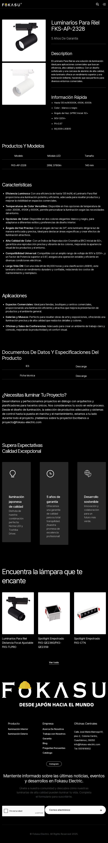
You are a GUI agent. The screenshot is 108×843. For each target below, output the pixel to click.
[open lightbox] (24, 40)
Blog (45, 743)
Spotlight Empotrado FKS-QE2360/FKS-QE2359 (51, 643)
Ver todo (54, 662)
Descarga (81, 366)
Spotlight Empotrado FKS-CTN (87, 640)
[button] (104, 4)
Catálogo (47, 752)
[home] (12, 4)
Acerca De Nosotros (53, 729)
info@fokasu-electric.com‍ (87, 744)
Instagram (54, 764)
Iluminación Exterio (18, 733)
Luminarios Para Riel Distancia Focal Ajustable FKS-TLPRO (17, 643)
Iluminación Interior (18, 729)
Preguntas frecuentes (54, 748)
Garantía (47, 738)
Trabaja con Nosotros (54, 733)
